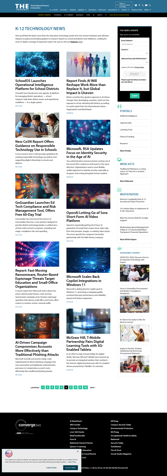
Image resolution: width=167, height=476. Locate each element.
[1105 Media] (29, 446)
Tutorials (57, 15)
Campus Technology (79, 428)
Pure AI (73, 439)
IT (106, 15)
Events (124, 10)
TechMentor (116, 446)
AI (93, 15)
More (146, 10)
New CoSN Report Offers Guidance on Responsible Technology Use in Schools (36, 145)
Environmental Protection (122, 428)
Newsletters (137, 10)
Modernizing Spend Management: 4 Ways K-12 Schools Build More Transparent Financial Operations (134, 229)
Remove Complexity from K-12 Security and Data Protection (133, 200)
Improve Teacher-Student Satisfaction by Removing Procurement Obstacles (131, 351)
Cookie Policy (83, 468)
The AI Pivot (116, 450)
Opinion (73, 10)
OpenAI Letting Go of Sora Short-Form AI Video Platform (86, 216)
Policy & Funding (127, 136)
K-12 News (54, 10)
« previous (34, 387)
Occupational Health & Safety (124, 435)
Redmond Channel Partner (81, 443)
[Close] (77, 451)
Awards (81, 10)
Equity (99, 15)
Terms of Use (97, 468)
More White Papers (128, 239)
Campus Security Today (121, 424)
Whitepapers (129, 194)
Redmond (115, 439)
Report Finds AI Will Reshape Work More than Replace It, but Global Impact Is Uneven (86, 86)
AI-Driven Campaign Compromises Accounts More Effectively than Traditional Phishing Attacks (37, 348)
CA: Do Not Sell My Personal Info (115, 468)
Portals (126, 111)
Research (92, 10)
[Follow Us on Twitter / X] (143, 5)
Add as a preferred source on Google (124, 5)
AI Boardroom (76, 421)
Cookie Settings (51, 467)
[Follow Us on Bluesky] (136, 5)
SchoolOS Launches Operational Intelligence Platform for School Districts (37, 84)
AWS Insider (75, 424)
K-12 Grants (68, 15)
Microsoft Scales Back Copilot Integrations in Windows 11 (83, 280)
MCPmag (115, 432)
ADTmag (114, 421)
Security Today (117, 443)
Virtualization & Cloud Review (83, 454)
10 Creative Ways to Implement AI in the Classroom (134, 209)
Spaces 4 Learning (78, 446)
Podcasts (102, 10)
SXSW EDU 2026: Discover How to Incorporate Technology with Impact (134, 259)
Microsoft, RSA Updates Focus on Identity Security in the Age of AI (86, 152)
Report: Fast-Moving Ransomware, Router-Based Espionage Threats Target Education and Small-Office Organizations (36, 278)
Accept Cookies (71, 467)
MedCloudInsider (77, 435)
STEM (88, 15)
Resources (112, 10)
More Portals (125, 150)
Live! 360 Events (77, 432)
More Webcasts (126, 181)
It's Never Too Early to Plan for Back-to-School (132, 320)
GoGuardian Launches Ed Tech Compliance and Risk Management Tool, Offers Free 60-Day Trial (35, 208)
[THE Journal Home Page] (32, 6)
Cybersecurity (125, 122)
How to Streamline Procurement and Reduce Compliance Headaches (134, 291)
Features (63, 10)
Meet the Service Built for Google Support (134, 219)
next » (92, 387)
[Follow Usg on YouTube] (146, 5)
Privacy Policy (139, 67)
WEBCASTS (127, 164)
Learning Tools (126, 129)
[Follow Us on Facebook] (139, 5)
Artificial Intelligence (128, 116)
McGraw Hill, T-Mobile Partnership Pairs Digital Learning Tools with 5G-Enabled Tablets (85, 343)
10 (85, 387)
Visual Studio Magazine (121, 454)
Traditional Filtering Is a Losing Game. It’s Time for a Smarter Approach (133, 171)
